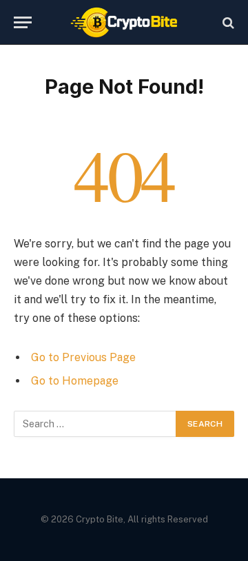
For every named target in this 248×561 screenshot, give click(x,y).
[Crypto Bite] (124, 22)
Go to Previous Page (83, 357)
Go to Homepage (74, 380)
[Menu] (23, 22)
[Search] (227, 22)
